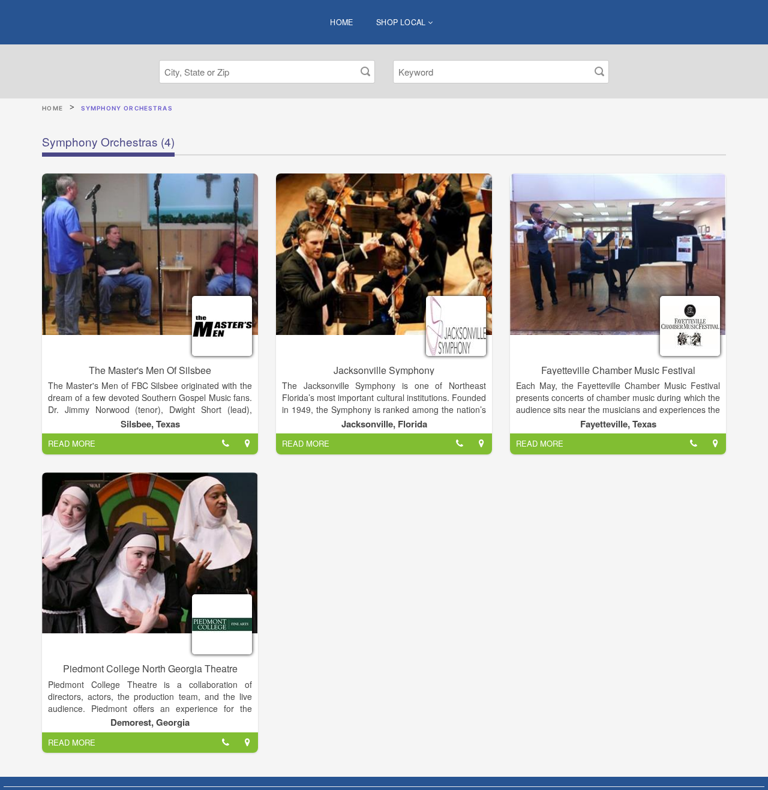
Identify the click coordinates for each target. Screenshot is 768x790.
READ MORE (71, 443)
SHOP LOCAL (402, 22)
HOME (341, 22)
